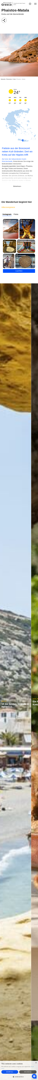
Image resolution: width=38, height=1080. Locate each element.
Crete (14, 79)
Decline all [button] (28, 1072)
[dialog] (19, 1070)
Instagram (7, 214)
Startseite (3, 79)
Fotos (16, 214)
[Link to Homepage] (6, 4)
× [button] (36, 1062)
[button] (19, 1077)
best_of (3, 701)
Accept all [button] (9, 1072)
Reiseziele (9, 79)
